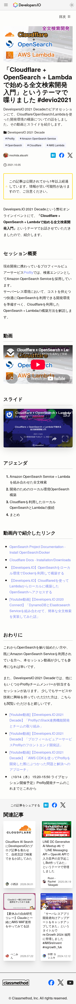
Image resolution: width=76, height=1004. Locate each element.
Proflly (11, 138)
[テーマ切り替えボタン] (71, 5)
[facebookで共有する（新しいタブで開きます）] (61, 155)
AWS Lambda (56, 145)
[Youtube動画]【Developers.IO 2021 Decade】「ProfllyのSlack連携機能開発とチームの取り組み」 (40, 720)
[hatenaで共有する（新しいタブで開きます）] (53, 155)
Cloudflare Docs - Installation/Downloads (40, 559)
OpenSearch (14, 145)
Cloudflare (35, 145)
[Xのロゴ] (61, 982)
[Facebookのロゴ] (51, 983)
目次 (62, 16)
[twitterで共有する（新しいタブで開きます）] (70, 155)
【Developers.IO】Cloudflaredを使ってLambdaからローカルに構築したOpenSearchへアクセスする (39, 586)
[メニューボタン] (6, 5)
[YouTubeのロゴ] (70, 983)
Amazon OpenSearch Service (39, 138)
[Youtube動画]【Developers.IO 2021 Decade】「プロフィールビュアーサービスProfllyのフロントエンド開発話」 (41, 739)
